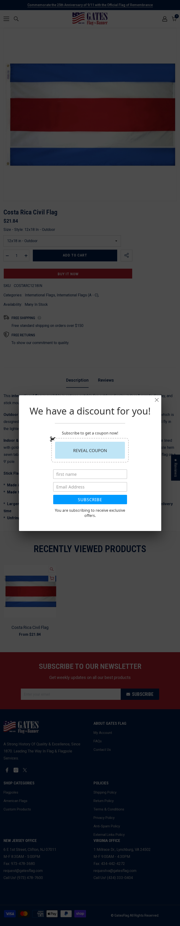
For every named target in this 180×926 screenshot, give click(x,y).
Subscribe (90, 499)
